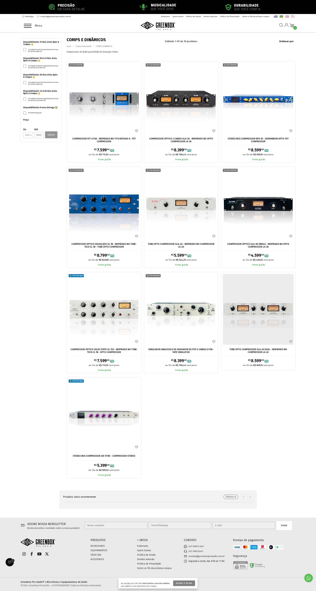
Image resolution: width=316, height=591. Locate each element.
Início (69, 46)
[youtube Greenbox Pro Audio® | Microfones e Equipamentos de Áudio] (39, 554)
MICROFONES (98, 546)
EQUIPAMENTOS (99, 550)
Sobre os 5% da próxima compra (255, 16)
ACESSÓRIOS (97, 559)
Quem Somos (178, 16)
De (24, 129)
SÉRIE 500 (96, 554)
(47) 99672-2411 (196, 546)
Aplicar (51, 134)
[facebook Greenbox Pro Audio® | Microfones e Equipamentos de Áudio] (31, 554)
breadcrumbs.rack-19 (83, 46)
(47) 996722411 (195, 551)
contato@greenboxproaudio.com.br (55, 16)
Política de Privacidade (229, 16)
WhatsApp (29, 16)
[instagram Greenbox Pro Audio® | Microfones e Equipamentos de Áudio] (24, 554)
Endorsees (165, 16)
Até (36, 129)
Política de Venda (193, 16)
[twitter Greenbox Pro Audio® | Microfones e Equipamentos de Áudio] (46, 554)
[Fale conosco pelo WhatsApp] (308, 578)
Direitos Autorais (210, 16)
